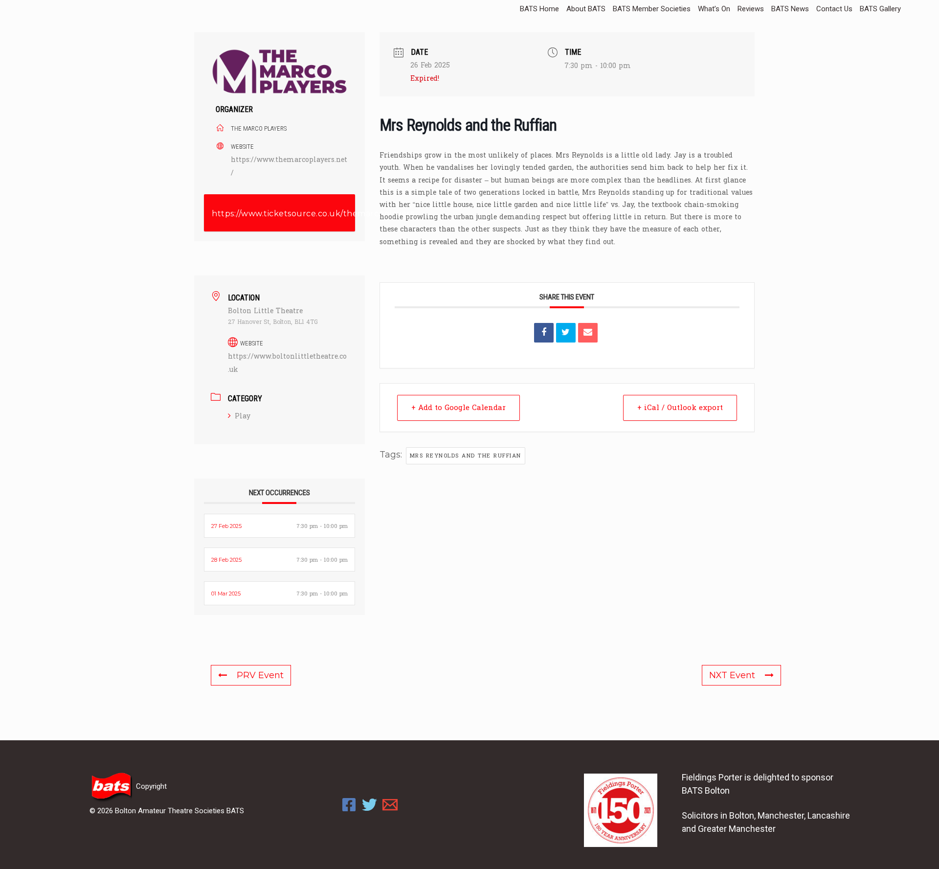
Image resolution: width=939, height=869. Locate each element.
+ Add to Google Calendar (458, 407)
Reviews (751, 8)
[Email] (588, 333)
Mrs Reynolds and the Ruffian (465, 455)
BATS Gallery (880, 8)
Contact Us (834, 8)
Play (242, 416)
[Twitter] (369, 804)
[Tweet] (566, 333)
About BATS (585, 8)
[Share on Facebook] (544, 333)
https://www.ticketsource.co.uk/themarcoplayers (283, 213)
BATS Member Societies (652, 8)
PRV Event (260, 675)
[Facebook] (349, 804)
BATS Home (539, 8)
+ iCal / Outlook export (680, 407)
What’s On (714, 8)
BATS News (790, 8)
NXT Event (732, 675)
